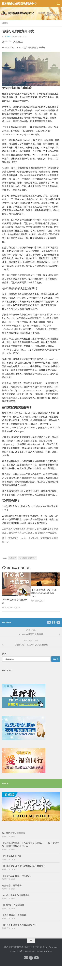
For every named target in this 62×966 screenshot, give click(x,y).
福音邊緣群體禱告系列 (27, 558)
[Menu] (58, 3)
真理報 (5, 23)
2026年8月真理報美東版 (13, 833)
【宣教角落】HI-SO (11, 856)
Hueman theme (45, 951)
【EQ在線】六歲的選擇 (13, 905)
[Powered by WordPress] (21, 951)
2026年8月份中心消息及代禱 (16, 895)
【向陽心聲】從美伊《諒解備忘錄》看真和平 (23, 866)
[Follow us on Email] (49, 622)
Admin (7, 36)
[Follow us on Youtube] (58, 622)
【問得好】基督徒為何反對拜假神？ (19, 924)
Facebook (7, 670)
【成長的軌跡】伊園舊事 (14, 915)
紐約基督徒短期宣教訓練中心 (19, 3)
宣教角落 (12, 558)
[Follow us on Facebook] (53, 622)
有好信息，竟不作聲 (12, 885)
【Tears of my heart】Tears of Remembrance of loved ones (43, 593)
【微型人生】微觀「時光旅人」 (17, 875)
